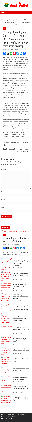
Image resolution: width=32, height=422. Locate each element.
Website (3, 208)
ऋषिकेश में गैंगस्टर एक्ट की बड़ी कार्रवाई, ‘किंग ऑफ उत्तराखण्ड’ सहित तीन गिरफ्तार (20, 296)
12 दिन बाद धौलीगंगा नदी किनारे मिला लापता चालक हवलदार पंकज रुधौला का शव (21, 388)
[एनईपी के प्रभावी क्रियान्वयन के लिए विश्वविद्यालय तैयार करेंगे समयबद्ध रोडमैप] (6, 361)
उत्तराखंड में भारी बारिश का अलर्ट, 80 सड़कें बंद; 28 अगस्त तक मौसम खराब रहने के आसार (21, 329)
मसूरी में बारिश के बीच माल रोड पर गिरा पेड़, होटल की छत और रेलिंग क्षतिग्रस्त (21, 350)
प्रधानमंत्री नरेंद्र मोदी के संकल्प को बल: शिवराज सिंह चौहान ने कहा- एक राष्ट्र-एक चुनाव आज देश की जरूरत (20, 307)
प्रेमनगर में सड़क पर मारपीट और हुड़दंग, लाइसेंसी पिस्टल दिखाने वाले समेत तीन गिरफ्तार (20, 398)
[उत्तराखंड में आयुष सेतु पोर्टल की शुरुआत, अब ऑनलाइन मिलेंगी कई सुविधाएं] (6, 341)
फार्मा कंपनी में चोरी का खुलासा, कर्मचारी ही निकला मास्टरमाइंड (21, 369)
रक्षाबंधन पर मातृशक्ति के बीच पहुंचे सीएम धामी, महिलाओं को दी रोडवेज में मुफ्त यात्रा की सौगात (20, 286)
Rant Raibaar (15, 49)
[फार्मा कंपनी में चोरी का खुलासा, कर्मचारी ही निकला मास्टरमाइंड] (6, 371)
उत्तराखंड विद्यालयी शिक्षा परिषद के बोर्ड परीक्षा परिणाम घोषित (15, 144)
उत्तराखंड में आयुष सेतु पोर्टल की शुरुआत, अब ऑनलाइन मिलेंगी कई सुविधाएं (20, 339)
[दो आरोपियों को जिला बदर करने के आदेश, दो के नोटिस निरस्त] (6, 380)
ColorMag (4, 416)
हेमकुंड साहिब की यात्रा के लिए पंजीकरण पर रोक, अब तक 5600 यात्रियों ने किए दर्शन (15, 150)
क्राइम (4, 234)
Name (3, 192)
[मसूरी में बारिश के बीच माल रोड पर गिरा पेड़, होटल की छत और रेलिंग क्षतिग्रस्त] (6, 351)
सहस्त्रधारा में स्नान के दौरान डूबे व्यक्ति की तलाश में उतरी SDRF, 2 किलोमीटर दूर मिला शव (20, 318)
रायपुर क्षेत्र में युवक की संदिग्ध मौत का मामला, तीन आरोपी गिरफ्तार (16, 240)
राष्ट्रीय (5, 28)
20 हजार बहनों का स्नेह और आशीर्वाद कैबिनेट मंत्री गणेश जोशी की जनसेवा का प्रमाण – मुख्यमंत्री (20, 275)
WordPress (12, 416)
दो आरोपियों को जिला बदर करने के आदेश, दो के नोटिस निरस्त (20, 378)
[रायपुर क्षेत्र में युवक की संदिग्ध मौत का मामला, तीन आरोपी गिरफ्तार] (16, 231)
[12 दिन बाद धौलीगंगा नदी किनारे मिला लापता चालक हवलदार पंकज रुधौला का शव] (6, 389)
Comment (5, 169)
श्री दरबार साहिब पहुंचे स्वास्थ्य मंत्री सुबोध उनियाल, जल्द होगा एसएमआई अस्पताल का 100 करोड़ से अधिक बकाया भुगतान (20, 262)
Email (3, 200)
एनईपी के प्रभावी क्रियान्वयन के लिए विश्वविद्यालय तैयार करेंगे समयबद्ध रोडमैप (20, 359)
